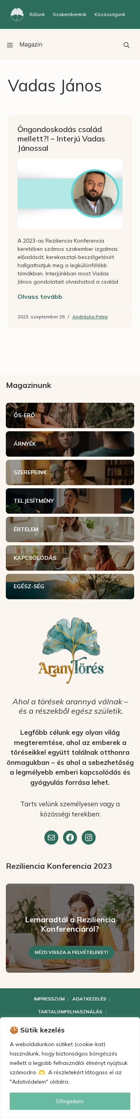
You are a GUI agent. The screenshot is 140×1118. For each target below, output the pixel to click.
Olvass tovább (40, 296)
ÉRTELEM (26, 529)
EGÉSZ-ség (29, 586)
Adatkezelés (89, 999)
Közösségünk (109, 14)
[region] (70, 1067)
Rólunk (37, 14)
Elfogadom (70, 1101)
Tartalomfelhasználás (70, 1011)
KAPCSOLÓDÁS (35, 557)
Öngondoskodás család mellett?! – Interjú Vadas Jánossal (61, 138)
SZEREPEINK (30, 472)
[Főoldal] (17, 14)
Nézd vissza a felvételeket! (71, 952)
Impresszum (49, 999)
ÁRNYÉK (25, 443)
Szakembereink (69, 14)
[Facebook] (70, 837)
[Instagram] (89, 837)
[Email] (51, 837)
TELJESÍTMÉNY (34, 500)
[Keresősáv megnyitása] (126, 45)
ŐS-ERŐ (24, 415)
